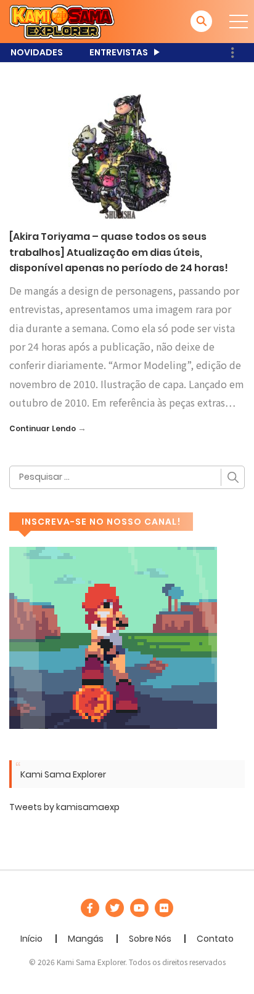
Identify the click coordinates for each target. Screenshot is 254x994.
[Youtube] (139, 908)
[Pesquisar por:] (127, 477)
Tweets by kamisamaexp (64, 807)
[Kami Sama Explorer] (62, 21)
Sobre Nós (150, 938)
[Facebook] (90, 908)
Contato (215, 938)
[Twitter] (114, 908)
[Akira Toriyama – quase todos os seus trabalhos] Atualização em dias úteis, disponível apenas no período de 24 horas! (118, 252)
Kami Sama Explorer (63, 774)
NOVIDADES (36, 52)
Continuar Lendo (42, 428)
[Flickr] (164, 908)
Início (31, 938)
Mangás (86, 938)
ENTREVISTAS (118, 52)
